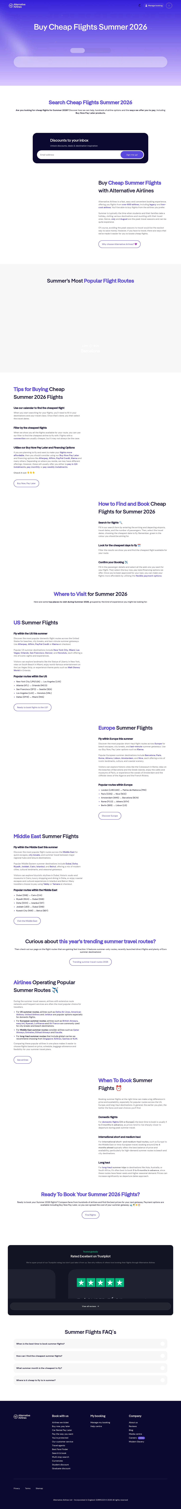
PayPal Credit (63, 458)
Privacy (17, 1488)
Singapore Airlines (52, 1038)
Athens (109, 758)
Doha (75, 863)
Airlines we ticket (60, 1422)
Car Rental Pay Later (62, 1430)
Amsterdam (127, 758)
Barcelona (150, 755)
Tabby (46, 884)
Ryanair (29, 1023)
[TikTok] (26, 1469)
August (124, 219)
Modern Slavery (136, 1441)
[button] (169, 5)
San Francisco (37, 652)
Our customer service (62, 1441)
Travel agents (58, 1445)
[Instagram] (32, 1469)
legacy (152, 204)
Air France (54, 1023)
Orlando (25, 652)
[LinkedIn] (37, 1469)
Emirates (29, 1032)
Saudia (58, 1032)
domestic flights (110, 1122)
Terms (27, 1488)
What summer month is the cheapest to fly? (39, 1368)
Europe (158, 743)
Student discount (60, 1464)
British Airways (70, 1020)
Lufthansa (39, 1023)
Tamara (56, 884)
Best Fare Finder (60, 1449)
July (113, 219)
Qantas (66, 1038)
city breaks (34, 855)
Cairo (33, 866)
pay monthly (33, 467)
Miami (72, 650)
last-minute (136, 746)
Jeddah (25, 866)
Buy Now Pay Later (85, 113)
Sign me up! (132, 154)
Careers (133, 1437)
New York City (61, 650)
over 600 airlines (130, 204)
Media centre (135, 1434)
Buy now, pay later (61, 1426)
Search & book (59, 1453)
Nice (140, 758)
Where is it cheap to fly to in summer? (36, 1380)
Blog (131, 1430)
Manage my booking (100, 1422)
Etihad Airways (42, 1032)
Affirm (52, 458)
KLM (75, 1038)
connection (20, 438)
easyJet (20, 1023)
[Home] (17, 5)
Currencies (57, 1460)
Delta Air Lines (63, 1011)
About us (133, 1422)
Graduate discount (61, 1468)
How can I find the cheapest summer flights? (39, 1356)
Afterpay (43, 458)
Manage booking (155, 5)
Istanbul (40, 866)
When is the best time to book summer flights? (40, 1343)
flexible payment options (149, 575)
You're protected (60, 1437)
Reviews (133, 1426)
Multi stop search (60, 1457)
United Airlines (32, 1014)
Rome (101, 758)
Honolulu (62, 652)
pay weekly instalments (55, 467)
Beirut (53, 866)
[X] (21, 1469)
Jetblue (48, 1014)
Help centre (96, 1426)
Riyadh (17, 866)
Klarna (74, 458)
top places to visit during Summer (65, 601)
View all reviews (89, 1306)
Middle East (69, 852)
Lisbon (117, 758)
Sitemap (39, 1488)
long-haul (107, 1167)
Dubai (68, 863)
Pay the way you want (62, 1434)
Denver (49, 652)
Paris (158, 755)
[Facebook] (16, 1469)
